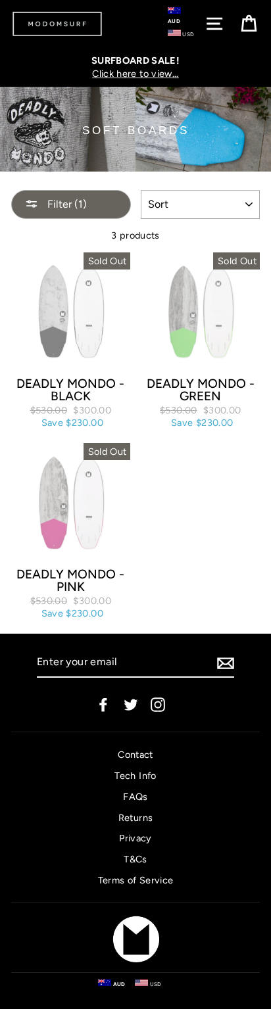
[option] (135, 67)
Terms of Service (136, 880)
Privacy (135, 838)
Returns (135, 818)
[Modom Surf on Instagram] (158, 704)
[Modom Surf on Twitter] (131, 704)
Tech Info (135, 776)
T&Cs (135, 859)
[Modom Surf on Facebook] (103, 704)
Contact (135, 755)
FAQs (135, 797)
